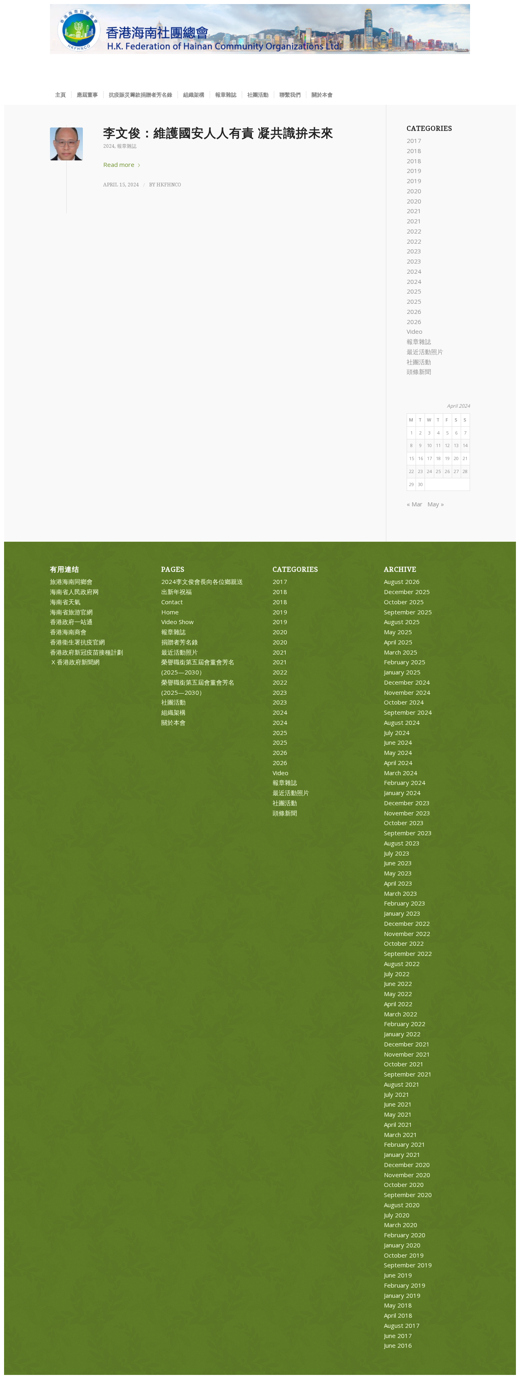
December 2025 (407, 592)
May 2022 (398, 994)
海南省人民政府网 (74, 592)
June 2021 (398, 1104)
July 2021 (397, 1094)
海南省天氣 (65, 602)
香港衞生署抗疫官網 (77, 642)
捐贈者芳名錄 (179, 642)
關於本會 (173, 722)
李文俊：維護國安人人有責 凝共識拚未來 (218, 133)
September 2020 (408, 1195)
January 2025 (402, 672)
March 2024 (400, 773)
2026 (414, 311)
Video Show (177, 622)
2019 (414, 170)
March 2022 (400, 1014)
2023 (414, 251)
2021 (414, 211)
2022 (414, 231)
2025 (414, 291)
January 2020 (402, 1245)
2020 (414, 191)
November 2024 (407, 692)
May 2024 (398, 752)
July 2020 (397, 1215)
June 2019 (398, 1275)
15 (411, 458)
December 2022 (407, 923)
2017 (414, 140)
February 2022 (404, 1024)
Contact (172, 602)
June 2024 (398, 742)
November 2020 (407, 1175)
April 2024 (398, 763)
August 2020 (402, 1205)
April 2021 (398, 1124)
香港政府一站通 (71, 622)
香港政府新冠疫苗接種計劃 (86, 652)
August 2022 (402, 964)
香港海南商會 (68, 632)
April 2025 (398, 642)
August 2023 (402, 843)
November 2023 (407, 813)
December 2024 (407, 682)
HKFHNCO (168, 185)
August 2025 (402, 622)
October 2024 (404, 702)
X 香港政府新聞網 (75, 662)
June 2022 (398, 983)
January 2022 (402, 1034)
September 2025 (408, 612)
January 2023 (402, 913)
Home (170, 612)
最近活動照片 (425, 352)
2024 (109, 146)
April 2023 (398, 883)
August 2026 (402, 581)
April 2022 (398, 1004)
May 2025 (398, 632)
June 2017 (398, 1335)
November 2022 (407, 933)
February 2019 (404, 1285)
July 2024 (397, 732)
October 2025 (404, 602)
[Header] (260, 44)
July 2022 (397, 974)
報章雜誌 (126, 146)
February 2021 (404, 1144)
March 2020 (400, 1225)
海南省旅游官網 (71, 612)
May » (435, 504)
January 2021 (402, 1154)
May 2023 (398, 873)
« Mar (414, 504)
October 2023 (404, 823)
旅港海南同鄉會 (71, 581)
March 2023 (400, 893)
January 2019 (402, 1295)
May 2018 (398, 1305)
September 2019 (408, 1265)
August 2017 (402, 1325)
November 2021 (407, 1054)
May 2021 (398, 1114)
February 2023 (404, 903)
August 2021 (402, 1084)
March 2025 (400, 652)
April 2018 (398, 1315)
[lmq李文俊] (66, 144)
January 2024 (402, 793)
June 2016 (398, 1345)
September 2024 (408, 712)
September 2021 (408, 1074)
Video (414, 331)
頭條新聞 (419, 371)
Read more (118, 164)
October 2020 (404, 1184)
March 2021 (400, 1134)
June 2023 (398, 863)
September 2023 (408, 833)
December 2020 (407, 1165)
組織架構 (173, 712)
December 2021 (407, 1044)
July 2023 (397, 853)
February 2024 (404, 782)
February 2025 (404, 662)
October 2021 (404, 1064)
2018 (414, 151)
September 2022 (408, 953)
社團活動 (419, 362)
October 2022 (404, 943)
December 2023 (407, 803)
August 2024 (402, 722)
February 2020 (404, 1235)
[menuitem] (60, 94)
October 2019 (404, 1255)
